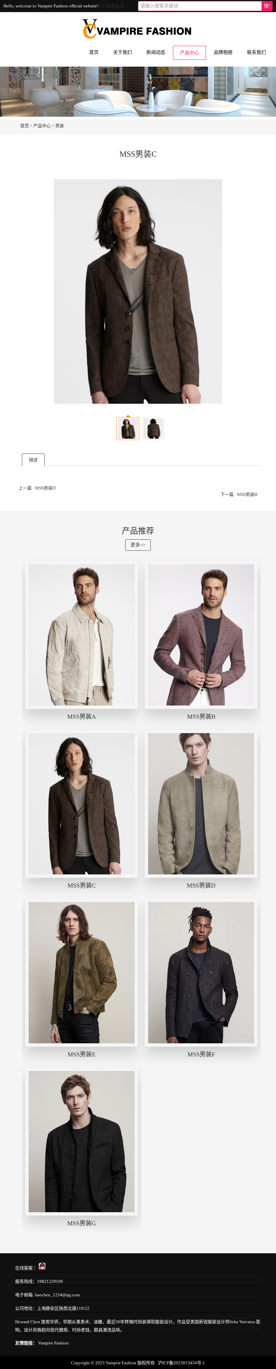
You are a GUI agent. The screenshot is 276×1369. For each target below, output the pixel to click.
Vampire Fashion (53, 1342)
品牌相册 (223, 52)
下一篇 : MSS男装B (238, 494)
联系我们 (256, 52)
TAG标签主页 (111, 5)
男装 (59, 125)
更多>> (138, 544)
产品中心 (189, 52)
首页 (94, 52)
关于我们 (122, 52)
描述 (33, 459)
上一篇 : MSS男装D (37, 488)
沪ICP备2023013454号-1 (181, 1362)
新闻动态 (155, 52)
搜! (267, 5)
